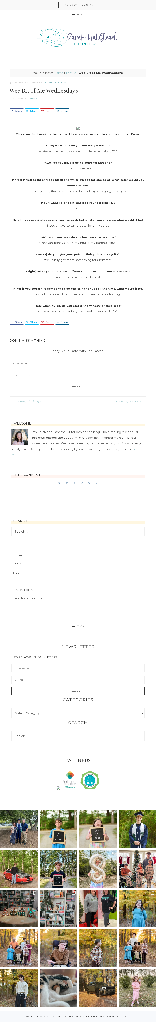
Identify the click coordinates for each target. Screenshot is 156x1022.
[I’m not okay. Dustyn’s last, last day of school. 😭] (58, 869)
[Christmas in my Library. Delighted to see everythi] (58, 909)
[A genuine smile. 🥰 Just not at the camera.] (98, 948)
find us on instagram (78, 5)
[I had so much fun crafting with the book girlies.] (19, 909)
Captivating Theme (63, 1016)
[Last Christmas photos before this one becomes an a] (19, 988)
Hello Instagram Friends (30, 598)
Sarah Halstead (78, 37)
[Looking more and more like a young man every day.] (58, 948)
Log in (126, 1016)
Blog (15, 572)
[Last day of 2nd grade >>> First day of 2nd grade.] (98, 829)
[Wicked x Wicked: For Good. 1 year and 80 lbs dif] (98, 909)
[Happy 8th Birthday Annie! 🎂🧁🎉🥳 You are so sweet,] (98, 869)
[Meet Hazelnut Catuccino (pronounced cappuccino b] (58, 988)
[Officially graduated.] (19, 829)
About (17, 564)
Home (58, 73)
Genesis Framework (92, 1016)
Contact (18, 581)
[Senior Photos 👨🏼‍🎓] (19, 869)
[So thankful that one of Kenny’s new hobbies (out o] (98, 988)
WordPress (113, 1016)
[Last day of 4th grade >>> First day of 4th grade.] (58, 829)
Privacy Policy (22, 590)
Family (71, 73)
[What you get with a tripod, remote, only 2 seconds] (19, 948)
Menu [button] (81, 14)
